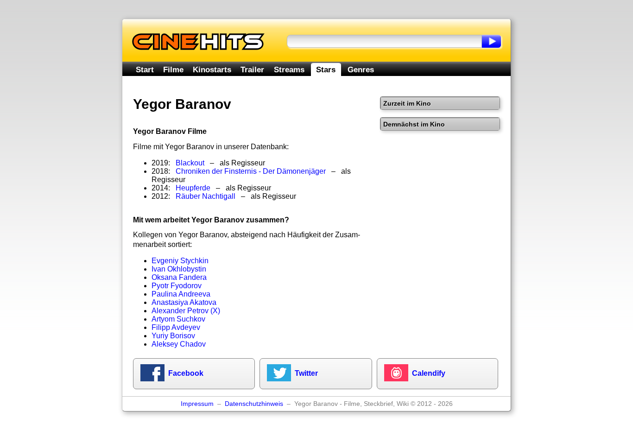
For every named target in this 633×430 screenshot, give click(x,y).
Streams (289, 69)
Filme (173, 69)
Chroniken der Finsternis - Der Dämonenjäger (251, 171)
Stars (325, 69)
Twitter (306, 373)
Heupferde (193, 188)
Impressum (197, 403)
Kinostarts (212, 69)
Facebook (185, 373)
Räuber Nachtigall (205, 196)
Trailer (252, 69)
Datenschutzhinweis (254, 403)
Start (145, 69)
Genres (361, 69)
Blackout (190, 163)
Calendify (428, 373)
